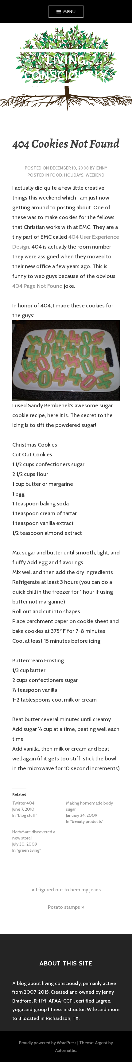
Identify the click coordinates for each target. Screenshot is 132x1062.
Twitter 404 (23, 803)
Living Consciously (66, 67)
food (56, 175)
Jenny (101, 168)
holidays (73, 175)
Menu (69, 11)
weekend (95, 175)
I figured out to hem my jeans (68, 890)
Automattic (65, 1050)
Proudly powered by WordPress (47, 1042)
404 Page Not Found (37, 286)
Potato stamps (64, 907)
